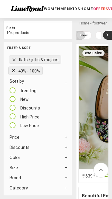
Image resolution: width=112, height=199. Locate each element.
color (15, 157)
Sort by (17, 81)
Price (14, 137)
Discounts (20, 147)
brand (15, 178)
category (19, 188)
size (14, 167)
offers (100, 9)
